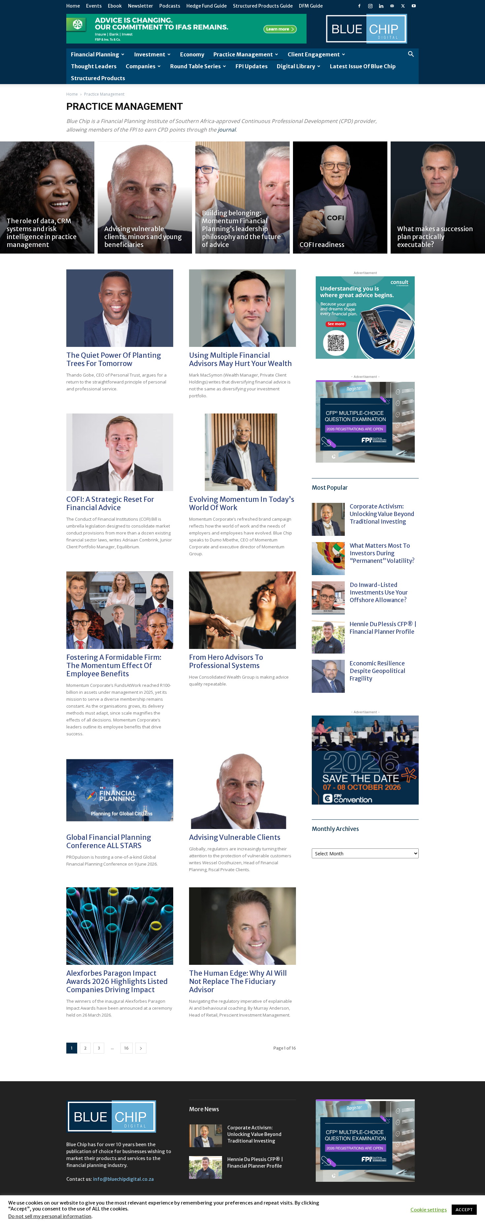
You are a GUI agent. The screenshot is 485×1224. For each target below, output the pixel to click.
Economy (192, 54)
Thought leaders (93, 66)
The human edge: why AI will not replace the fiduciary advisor (238, 981)
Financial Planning (95, 54)
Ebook (115, 6)
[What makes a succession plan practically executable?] (438, 197)
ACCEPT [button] (464, 1209)
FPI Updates (252, 66)
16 (126, 1048)
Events (94, 6)
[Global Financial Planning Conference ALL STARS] (119, 790)
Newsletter (140, 6)
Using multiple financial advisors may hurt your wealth (240, 359)
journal (227, 129)
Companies (140, 66)
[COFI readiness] (340, 197)
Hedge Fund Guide (206, 6)
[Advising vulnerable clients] (242, 790)
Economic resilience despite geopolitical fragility (377, 671)
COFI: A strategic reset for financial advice (110, 503)
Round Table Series (195, 66)
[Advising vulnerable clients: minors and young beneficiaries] (145, 197)
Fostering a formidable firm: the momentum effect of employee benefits (113, 665)
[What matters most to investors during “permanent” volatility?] (328, 558)
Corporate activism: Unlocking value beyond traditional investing (382, 514)
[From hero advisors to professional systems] (242, 610)
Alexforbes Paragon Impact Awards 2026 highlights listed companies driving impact (117, 981)
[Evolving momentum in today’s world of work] (242, 452)
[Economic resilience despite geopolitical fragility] (328, 676)
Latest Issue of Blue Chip (363, 66)
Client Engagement (314, 54)
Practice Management (243, 54)
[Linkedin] (381, 6)
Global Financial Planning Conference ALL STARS (108, 841)
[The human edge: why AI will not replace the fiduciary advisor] (242, 926)
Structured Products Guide (263, 6)
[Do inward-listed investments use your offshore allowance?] (328, 597)
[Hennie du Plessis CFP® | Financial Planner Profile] (328, 637)
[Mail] (392, 6)
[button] (411, 55)
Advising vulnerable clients (234, 837)
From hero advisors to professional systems (226, 661)
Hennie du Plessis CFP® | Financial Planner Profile (383, 628)
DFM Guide (311, 6)
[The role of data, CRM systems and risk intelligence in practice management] (47, 197)
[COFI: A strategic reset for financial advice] (119, 452)
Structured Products (98, 78)
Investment (149, 54)
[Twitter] (403, 6)
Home (73, 6)
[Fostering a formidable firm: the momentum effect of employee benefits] (119, 610)
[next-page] (140, 1048)
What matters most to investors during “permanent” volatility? (383, 553)
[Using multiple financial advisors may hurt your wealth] (242, 308)
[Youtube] (414, 6)
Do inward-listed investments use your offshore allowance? (379, 592)
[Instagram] (370, 6)
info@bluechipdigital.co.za (123, 1179)
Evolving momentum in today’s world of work (241, 503)
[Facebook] (359, 6)
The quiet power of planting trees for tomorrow (113, 359)
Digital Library (296, 66)
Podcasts (169, 6)
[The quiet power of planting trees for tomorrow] (119, 308)
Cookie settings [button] (428, 1210)
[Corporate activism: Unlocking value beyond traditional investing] (328, 519)
